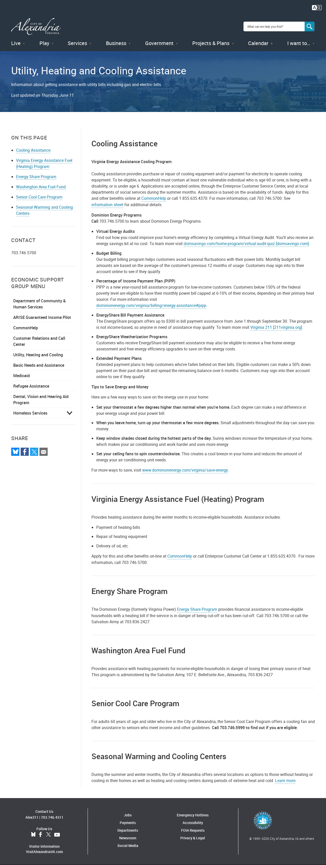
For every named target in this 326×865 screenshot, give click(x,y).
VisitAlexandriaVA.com (44, 851)
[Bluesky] (15, 452)
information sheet (107, 204)
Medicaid (21, 375)
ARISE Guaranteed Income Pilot (42, 317)
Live (16, 43)
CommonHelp (25, 328)
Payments (128, 822)
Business (116, 43)
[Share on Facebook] (25, 452)
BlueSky (33, 835)
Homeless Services (30, 413)
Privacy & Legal (192, 837)
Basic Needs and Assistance (38, 365)
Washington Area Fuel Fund (41, 187)
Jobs (128, 815)
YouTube (57, 835)
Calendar (258, 43)
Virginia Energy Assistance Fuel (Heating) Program (44, 163)
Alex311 (31, 817)
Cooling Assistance (33, 150)
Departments (127, 830)
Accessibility (193, 822)
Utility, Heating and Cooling (38, 355)
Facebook (40, 835)
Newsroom (127, 837)
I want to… (298, 43)
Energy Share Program (36, 176)
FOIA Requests (193, 830)
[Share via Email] (43, 452)
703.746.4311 (52, 817)
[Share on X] (34, 452)
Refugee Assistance (31, 386)
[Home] (36, 26)
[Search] (310, 26)
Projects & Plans (210, 43)
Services (77, 43)
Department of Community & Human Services (39, 304)
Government (159, 43)
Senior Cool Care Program (39, 197)
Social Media (127, 845)
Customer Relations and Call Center (39, 341)
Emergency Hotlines (193, 815)
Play (44, 43)
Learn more (285, 780)
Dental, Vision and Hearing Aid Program (41, 399)
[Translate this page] (317, 7)
